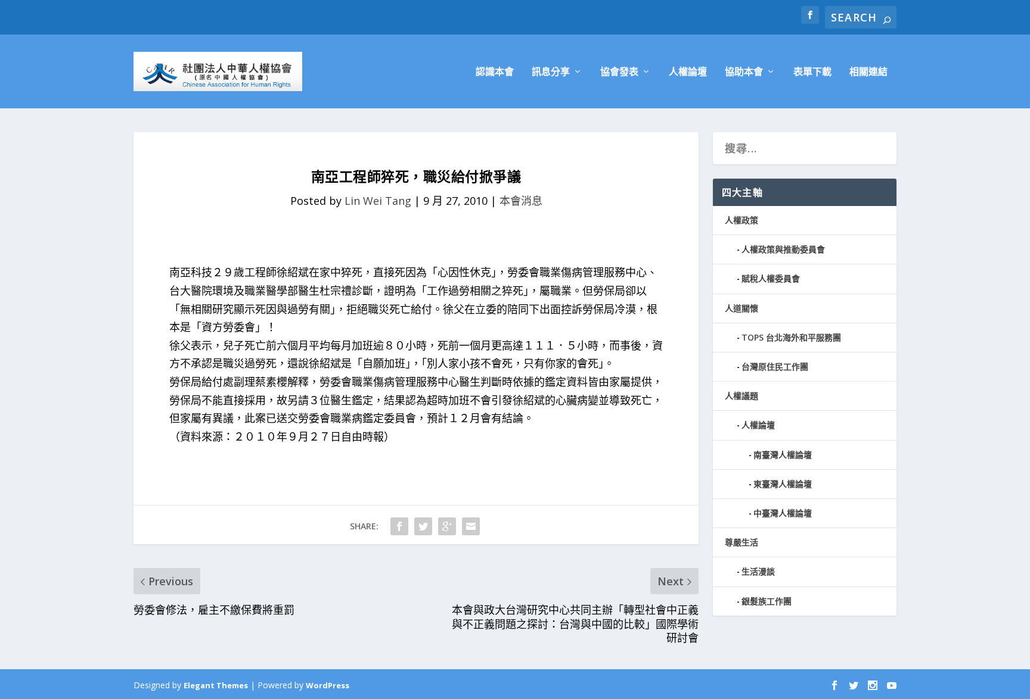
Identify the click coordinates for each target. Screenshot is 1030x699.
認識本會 (495, 72)
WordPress (327, 685)
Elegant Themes (216, 685)
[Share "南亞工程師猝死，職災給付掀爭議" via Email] (471, 526)
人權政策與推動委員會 (783, 249)
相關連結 (868, 72)
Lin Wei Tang (378, 201)
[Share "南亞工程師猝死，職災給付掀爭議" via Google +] (447, 526)
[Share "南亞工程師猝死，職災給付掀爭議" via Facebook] (399, 526)
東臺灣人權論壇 (782, 483)
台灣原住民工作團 (775, 366)
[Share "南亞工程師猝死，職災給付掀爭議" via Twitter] (423, 526)
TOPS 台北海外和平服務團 (791, 337)
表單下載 (812, 72)
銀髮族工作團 (767, 601)
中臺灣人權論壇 (782, 513)
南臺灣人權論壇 (782, 454)
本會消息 (521, 201)
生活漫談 (758, 571)
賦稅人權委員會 (771, 278)
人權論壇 (688, 72)
